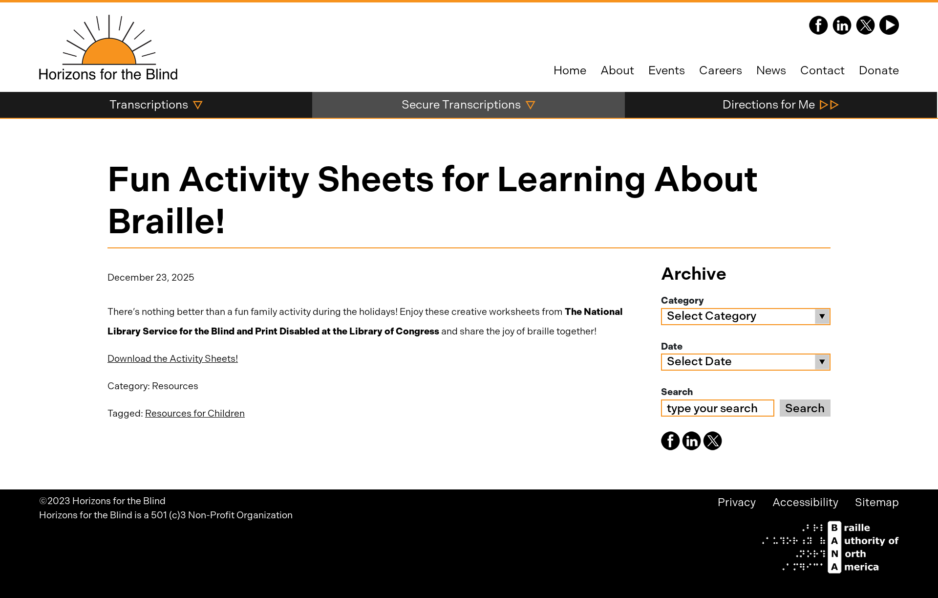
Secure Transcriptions (461, 104)
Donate (879, 70)
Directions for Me (769, 104)
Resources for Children (195, 413)
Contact (822, 70)
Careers (720, 70)
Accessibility (805, 502)
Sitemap (877, 502)
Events (666, 70)
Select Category (711, 316)
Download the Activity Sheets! (172, 358)
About (617, 70)
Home (570, 70)
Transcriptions (148, 104)
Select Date (699, 361)
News (771, 70)
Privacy (737, 502)
